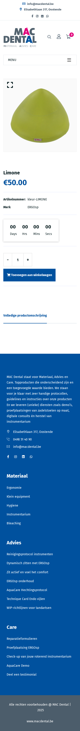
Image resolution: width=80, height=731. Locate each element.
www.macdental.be (40, 721)
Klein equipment (18, 497)
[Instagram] (37, 16)
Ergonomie (14, 488)
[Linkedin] (42, 16)
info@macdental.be (40, 4)
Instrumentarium (18, 514)
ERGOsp (33, 207)
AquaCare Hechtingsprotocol (27, 590)
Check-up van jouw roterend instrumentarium (39, 656)
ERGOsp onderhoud (20, 581)
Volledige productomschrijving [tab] (25, 315)
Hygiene (12, 505)
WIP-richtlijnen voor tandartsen (29, 608)
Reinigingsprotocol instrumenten (30, 554)
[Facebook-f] (32, 16)
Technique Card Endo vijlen (26, 599)
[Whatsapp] (47, 16)
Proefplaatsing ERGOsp (23, 648)
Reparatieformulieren (22, 639)
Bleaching (14, 523)
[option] (40, 115)
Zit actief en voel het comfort (27, 572)
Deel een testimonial (21, 674)
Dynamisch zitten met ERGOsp (28, 563)
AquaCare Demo (18, 666)
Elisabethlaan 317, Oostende (42, 9)
